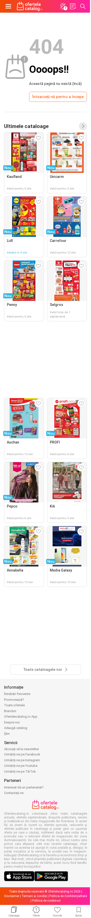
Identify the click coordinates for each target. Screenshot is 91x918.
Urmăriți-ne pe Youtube (20, 766)
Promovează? (14, 700)
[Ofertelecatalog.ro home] (29, 6)
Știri (7, 734)
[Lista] (73, 6)
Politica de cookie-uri (46, 900)
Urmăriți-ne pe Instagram (22, 760)
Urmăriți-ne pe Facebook (22, 754)
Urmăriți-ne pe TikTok (20, 771)
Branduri (10, 711)
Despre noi (12, 722)
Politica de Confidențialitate (68, 896)
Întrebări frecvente (17, 694)
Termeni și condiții (34, 896)
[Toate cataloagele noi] (83, 126)
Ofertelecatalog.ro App (20, 716)
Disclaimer (11, 896)
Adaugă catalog (15, 728)
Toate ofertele (14, 705)
